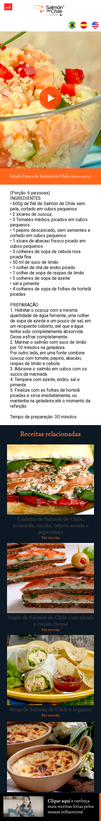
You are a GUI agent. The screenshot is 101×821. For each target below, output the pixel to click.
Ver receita (50, 537)
